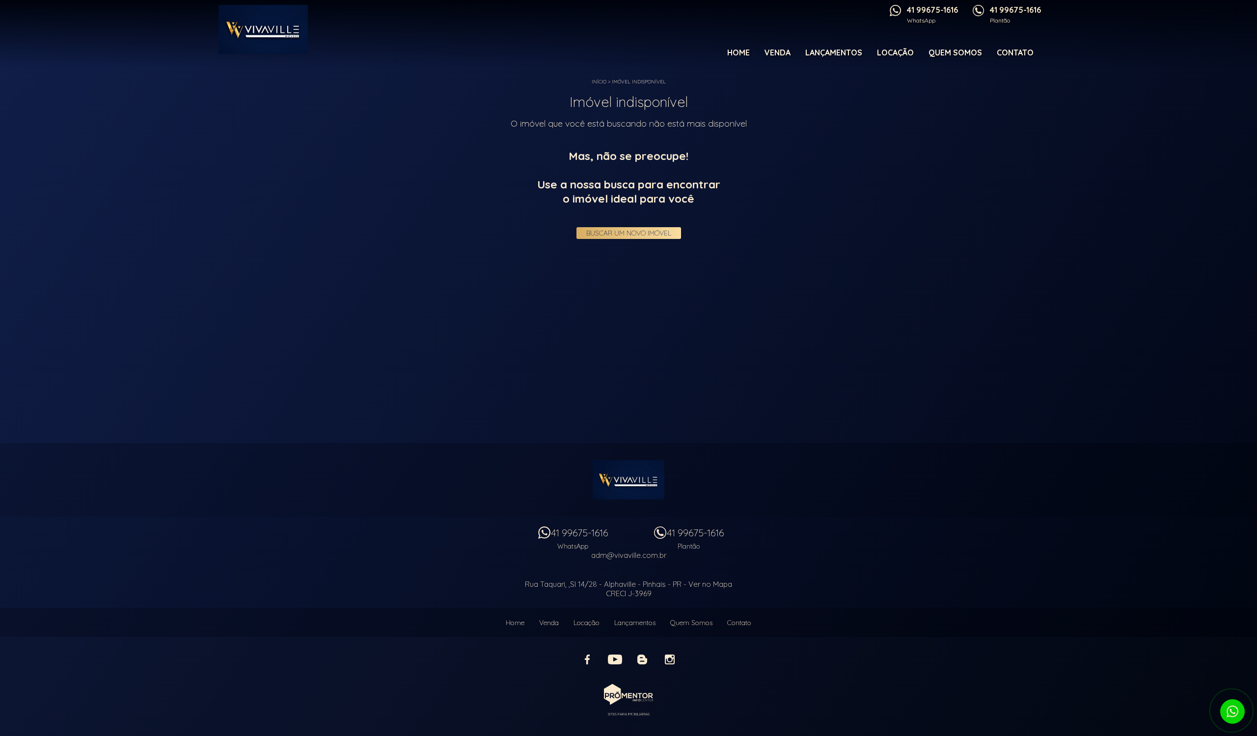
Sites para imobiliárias (629, 713)
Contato (1015, 52)
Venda (778, 52)
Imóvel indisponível (639, 82)
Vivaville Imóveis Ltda (628, 479)
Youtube (615, 659)
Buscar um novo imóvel (628, 233)
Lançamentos (833, 52)
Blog (642, 659)
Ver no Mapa (710, 584)
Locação (895, 52)
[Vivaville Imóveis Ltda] (271, 29)
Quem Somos (955, 52)
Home (738, 52)
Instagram (670, 659)
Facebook (587, 659)
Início (599, 82)
